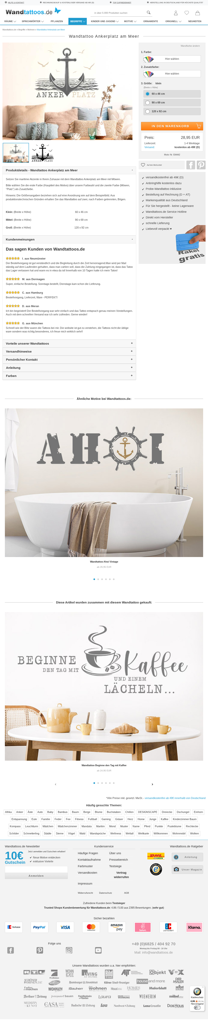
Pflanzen (57, 21)
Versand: (149, 147)
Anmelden (36, 875)
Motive (128, 21)
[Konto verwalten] (175, 13)
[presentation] (56, 784)
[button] (94, 579)
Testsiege (115, 866)
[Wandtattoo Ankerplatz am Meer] (67, 91)
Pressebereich (118, 859)
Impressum (85, 883)
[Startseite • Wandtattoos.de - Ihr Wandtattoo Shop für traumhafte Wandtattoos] (33, 11)
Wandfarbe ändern (190, 45)
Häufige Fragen (88, 853)
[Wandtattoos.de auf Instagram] (69, 950)
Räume (8, 21)
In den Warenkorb (170, 126)
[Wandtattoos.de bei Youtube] (98, 950)
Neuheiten (194, 21)
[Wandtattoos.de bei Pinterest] (40, 950)
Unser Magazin (192, 869)
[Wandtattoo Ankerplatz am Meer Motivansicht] (42, 152)
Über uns (115, 853)
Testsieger (118, 903)
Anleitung (191, 857)
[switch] (197, 1008)
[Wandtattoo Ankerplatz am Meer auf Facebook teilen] (190, 165)
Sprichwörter (31, 21)
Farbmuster (85, 866)
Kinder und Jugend (103, 21)
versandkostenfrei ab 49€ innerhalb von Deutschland (175, 798)
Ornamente (150, 21)
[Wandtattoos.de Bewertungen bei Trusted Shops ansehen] (156, 874)
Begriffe (76, 21)
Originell (171, 21)
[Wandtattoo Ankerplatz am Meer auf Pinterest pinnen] (200, 165)
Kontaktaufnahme (89, 859)
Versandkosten (87, 872)
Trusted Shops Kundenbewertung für (77, 907)
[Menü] (203, 988)
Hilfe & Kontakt (16, 3)
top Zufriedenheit (122, 3)
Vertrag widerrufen (121, 875)
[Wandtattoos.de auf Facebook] (10, 950)
